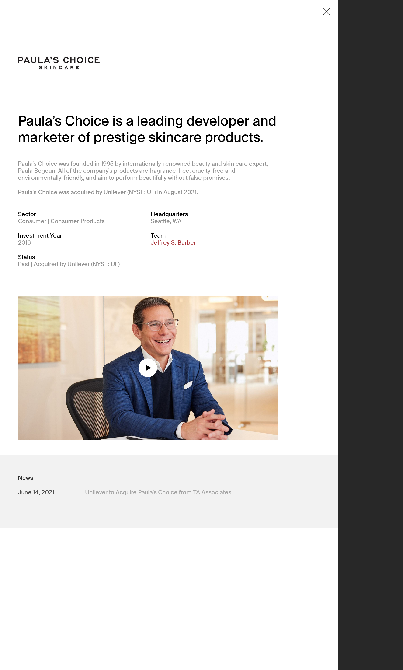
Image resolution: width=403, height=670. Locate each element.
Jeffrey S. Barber (173, 242)
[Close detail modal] (326, 11)
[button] (148, 367)
